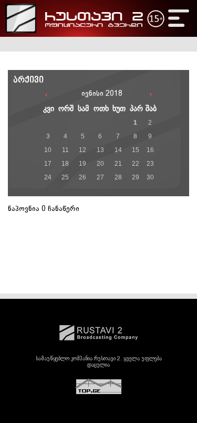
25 (65, 177)
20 (100, 163)
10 (47, 150)
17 (47, 163)
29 (135, 177)
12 (82, 150)
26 (82, 177)
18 (65, 163)
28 (118, 177)
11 (65, 150)
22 (135, 163)
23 (150, 163)
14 (118, 150)
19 (82, 163)
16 (150, 150)
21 (118, 163)
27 (100, 177)
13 (100, 150)
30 (150, 177)
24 (47, 177)
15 (135, 150)
